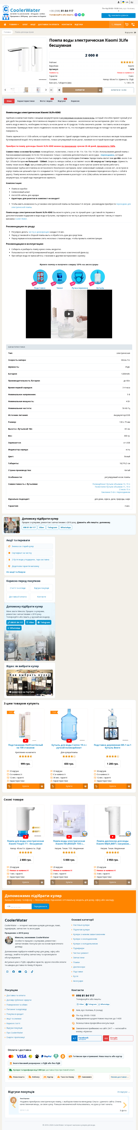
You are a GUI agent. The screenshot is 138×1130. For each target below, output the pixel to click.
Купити (25, 786)
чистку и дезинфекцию (39, 232)
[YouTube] (19, 971)
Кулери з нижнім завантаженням (89, 934)
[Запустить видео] (69, 314)
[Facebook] (13, 971)
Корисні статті (13, 1023)
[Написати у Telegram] (79, 14)
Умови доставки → (120, 1077)
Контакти (67, 24)
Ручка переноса (80, 288)
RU (132, 2)
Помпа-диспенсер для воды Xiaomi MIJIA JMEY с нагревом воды (112, 842)
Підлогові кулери (81, 929)
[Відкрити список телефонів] (133, 24)
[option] (12, 90)
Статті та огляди (17, 588)
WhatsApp (15, 628)
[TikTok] (32, 971)
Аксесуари (78, 980)
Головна (5, 24)
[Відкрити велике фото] (25, 59)
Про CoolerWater (14, 1032)
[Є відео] (25, 741)
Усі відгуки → (123, 1091)
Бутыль (100, 288)
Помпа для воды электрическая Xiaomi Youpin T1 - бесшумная (25, 842)
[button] (5, 90)
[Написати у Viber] (76, 14)
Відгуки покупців (41, 588)
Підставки (78, 971)
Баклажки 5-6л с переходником (115, 492)
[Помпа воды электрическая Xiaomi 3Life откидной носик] (26, 89)
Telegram (45, 622)
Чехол (60, 288)
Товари (13, 24)
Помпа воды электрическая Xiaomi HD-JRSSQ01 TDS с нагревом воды (69, 842)
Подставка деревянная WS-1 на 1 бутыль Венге (112, 746)
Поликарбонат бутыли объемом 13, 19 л (111, 484)
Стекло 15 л (124, 489)
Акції (32, 24)
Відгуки (79, 24)
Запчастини (78, 957)
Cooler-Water (21, 219)
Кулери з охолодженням (85, 938)
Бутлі (75, 976)
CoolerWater (28, 12)
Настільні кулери (81, 925)
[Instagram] (7, 971)
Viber (31, 622)
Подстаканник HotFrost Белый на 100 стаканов (25, 746)
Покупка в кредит (15, 1014)
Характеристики (25, 101)
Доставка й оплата (18, 596)
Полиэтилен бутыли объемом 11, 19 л (112, 486)
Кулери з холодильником (85, 943)
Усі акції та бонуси (15, 572)
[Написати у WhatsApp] (83, 14)
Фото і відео (46, 101)
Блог (25, 24)
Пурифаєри (78, 948)
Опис (9, 101)
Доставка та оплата (48, 24)
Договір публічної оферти (18, 1000)
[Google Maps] (25, 971)
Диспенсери (79, 966)
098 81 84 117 (16, 622)
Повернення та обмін (16, 1004)
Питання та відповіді (16, 1009)
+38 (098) (61, 11)
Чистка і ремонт (81, 953)
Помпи (76, 962)
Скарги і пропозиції (15, 1037)
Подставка (39, 288)
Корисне (75, 101)
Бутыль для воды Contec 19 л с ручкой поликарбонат (69, 746)
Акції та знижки (13, 1018)
